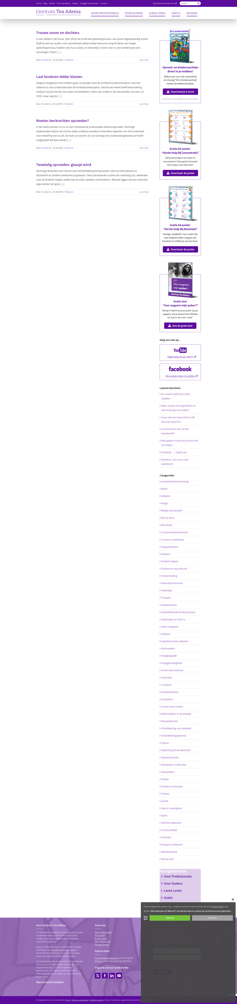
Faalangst (166, 590)
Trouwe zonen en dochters (57, 32)
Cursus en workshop (172, 539)
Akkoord (170, 918)
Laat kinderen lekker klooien (59, 76)
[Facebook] (105, 976)
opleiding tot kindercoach (63, 950)
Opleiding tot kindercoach (176, 750)
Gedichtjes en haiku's (173, 619)
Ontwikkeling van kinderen (176, 728)
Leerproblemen (170, 692)
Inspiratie (166, 677)
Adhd (164, 488)
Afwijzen (212, 918)
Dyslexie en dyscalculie (174, 568)
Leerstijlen (167, 699)
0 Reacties (68, 103)
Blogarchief (105, 941)
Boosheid (166, 525)
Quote (164, 801)
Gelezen (165, 634)
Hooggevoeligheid (171, 663)
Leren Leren (173, 890)
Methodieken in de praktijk (176, 714)
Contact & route (102, 944)
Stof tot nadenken (171, 823)
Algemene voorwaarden (79, 1000)
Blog (97, 941)
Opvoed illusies (170, 757)
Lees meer (144, 60)
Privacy (67, 1000)
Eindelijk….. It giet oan (174, 452)
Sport (164, 815)
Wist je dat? (167, 859)
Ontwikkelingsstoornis (173, 735)
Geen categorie (169, 626)
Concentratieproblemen (174, 532)
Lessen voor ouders (172, 706)
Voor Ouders (173, 883)
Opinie (165, 743)
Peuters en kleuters (172, 786)
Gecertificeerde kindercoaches (178, 612)
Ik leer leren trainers (172, 670)
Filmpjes (166, 597)
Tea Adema (46, 60)
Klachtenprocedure (96, 1000)
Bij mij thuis (168, 518)
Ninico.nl (99, 961)
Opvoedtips (167, 772)
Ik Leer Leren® (101, 938)
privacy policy (217, 906)
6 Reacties (69, 147)
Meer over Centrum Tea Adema (50, 982)
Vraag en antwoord (172, 844)
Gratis (168, 897)
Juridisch (166, 685)
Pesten (165, 779)
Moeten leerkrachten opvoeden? (62, 120)
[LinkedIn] (112, 976)
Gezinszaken (168, 648)
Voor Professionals (178, 876)
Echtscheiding (169, 576)
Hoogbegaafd (169, 656)
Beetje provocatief (171, 510)
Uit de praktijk (169, 830)
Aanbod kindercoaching (174, 481)
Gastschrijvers (169, 605)
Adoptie (165, 496)
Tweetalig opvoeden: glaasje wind (63, 164)
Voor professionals (103, 932)
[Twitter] (98, 976)
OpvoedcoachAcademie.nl (164, 3)
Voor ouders (100, 935)
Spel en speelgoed (171, 808)
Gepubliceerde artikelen (174, 641)
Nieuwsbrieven (169, 721)
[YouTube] (119, 976)
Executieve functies (172, 583)
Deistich (165, 554)
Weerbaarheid (169, 852)
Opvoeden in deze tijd (173, 764)
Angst (164, 503)
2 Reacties (69, 60)
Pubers (165, 793)
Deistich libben (169, 561)
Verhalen (166, 837)
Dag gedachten (169, 547)
